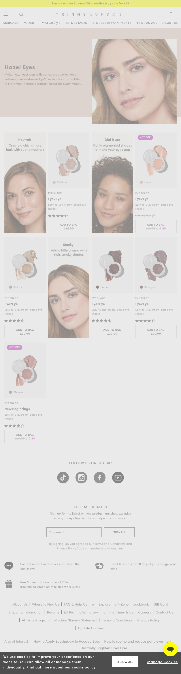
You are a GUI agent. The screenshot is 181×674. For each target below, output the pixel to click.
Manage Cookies (162, 661)
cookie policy (84, 667)
